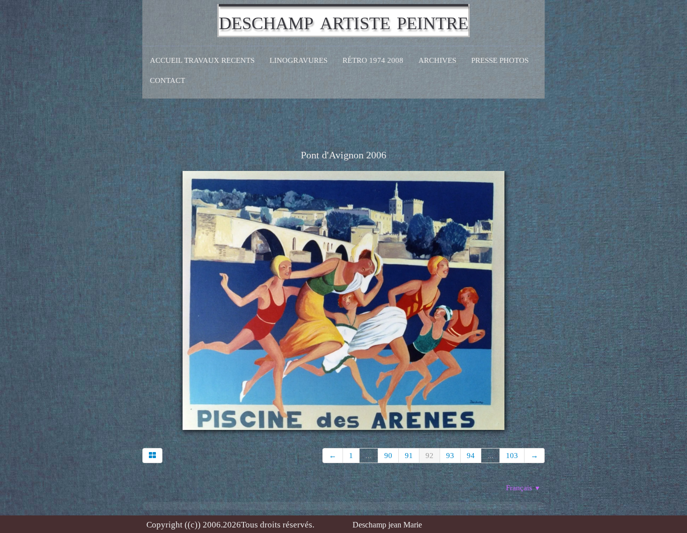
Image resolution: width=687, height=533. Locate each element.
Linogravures (298, 60)
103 (512, 456)
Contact (167, 80)
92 (429, 456)
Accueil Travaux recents (202, 60)
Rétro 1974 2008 (372, 60)
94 (471, 456)
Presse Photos (500, 60)
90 (388, 456)
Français (523, 488)
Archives (437, 60)
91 (409, 456)
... (369, 456)
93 (450, 456)
